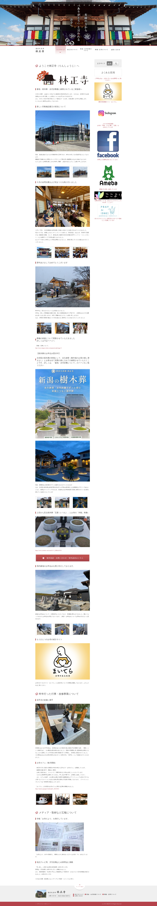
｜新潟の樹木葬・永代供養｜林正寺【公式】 (43, 50)
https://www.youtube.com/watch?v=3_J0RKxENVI (48, 550)
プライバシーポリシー (43, 904)
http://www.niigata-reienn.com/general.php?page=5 (48, 348)
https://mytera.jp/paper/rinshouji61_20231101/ (47, 789)
